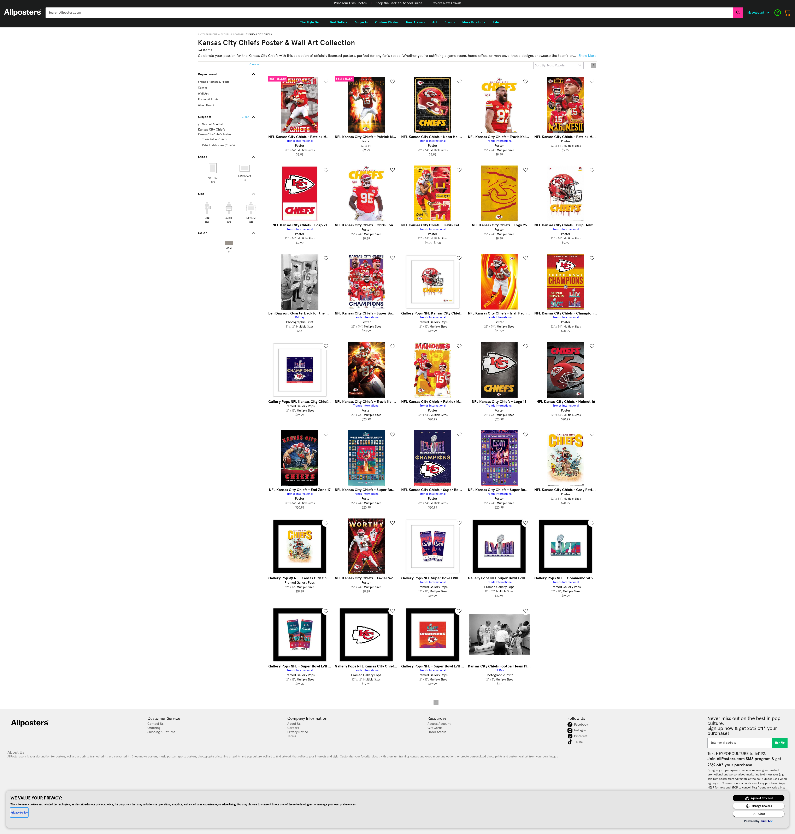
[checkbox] (207, 212)
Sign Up (780, 742)
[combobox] (389, 12)
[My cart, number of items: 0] (787, 12)
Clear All (254, 64)
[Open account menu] (767, 12)
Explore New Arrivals (446, 3)
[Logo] (22, 12)
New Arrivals (415, 22)
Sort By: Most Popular (550, 65)
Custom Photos (387, 22)
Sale (496, 22)
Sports (225, 34)
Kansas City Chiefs (260, 34)
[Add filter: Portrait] (213, 168)
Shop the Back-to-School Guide (399, 3)
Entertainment (207, 34)
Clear (245, 116)
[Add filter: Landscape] (245, 168)
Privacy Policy (19, 812)
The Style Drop (311, 22)
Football (239, 34)
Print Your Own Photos (350, 3)
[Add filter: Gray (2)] (229, 242)
